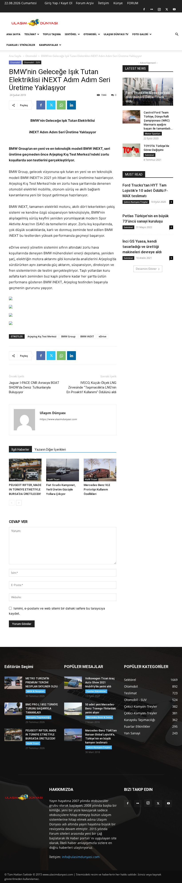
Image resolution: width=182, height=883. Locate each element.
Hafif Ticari (16, 479)
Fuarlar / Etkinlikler (20, 45)
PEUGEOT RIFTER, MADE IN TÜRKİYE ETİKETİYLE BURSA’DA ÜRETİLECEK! (25, 489)
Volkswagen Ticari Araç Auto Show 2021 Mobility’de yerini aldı (100, 682)
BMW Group (68, 336)
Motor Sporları (152, 133)
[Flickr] (151, 9)
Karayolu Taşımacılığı (38, 717)
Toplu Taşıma (52, 34)
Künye (118, 3)
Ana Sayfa (13, 34)
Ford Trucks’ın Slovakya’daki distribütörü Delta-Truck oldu (148, 97)
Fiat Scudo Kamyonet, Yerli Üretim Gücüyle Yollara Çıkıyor (60, 489)
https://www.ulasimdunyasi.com (58, 419)
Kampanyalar (48, 45)
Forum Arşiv (85, 3)
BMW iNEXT (87, 336)
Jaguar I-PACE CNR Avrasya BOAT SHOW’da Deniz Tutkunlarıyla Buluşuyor (34, 387)
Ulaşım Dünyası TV (116, 34)
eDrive (102, 336)
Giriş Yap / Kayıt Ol (58, 3)
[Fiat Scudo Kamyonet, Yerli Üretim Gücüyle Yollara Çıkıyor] (62, 470)
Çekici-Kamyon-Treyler (136, 201)
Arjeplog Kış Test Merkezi (42, 336)
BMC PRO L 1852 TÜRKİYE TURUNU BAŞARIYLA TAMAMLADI (42, 708)
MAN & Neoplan (35, 691)
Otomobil (90, 34)
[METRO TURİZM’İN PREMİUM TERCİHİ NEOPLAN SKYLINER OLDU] (13, 682)
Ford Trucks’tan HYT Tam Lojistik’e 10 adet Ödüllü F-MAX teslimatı (145, 190)
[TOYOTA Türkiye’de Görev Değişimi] (131, 150)
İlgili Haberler (20, 449)
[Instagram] (159, 9)
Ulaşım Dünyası (53, 413)
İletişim (103, 3)
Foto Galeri (140, 34)
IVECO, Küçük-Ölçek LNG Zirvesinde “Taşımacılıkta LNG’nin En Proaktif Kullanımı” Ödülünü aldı (91, 387)
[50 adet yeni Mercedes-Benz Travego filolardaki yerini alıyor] (73, 709)
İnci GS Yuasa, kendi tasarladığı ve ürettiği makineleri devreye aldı (142, 246)
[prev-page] (11, 503)
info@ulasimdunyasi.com (80, 857)
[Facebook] (144, 9)
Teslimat (30, 34)
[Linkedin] (71, 105)
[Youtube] (174, 9)
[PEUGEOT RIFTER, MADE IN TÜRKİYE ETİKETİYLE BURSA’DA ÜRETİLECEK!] (25, 470)
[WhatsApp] (61, 105)
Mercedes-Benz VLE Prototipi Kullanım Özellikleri (97, 489)
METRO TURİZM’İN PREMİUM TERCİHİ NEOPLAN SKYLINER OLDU (42, 682)
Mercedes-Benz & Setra (99, 717)
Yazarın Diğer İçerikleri (50, 449)
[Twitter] (166, 9)
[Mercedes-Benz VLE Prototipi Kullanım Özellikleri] (100, 470)
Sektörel (71, 34)
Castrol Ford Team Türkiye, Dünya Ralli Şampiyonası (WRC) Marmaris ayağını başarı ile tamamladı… (158, 120)
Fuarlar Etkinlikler (96, 691)
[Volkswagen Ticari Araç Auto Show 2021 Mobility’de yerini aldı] (73, 682)
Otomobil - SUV (32, 62)
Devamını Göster (146, 269)
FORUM (132, 3)
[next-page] (19, 503)
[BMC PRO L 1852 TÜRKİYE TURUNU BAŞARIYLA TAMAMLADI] (13, 709)
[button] (176, 34)
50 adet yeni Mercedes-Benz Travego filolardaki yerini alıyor (100, 708)
